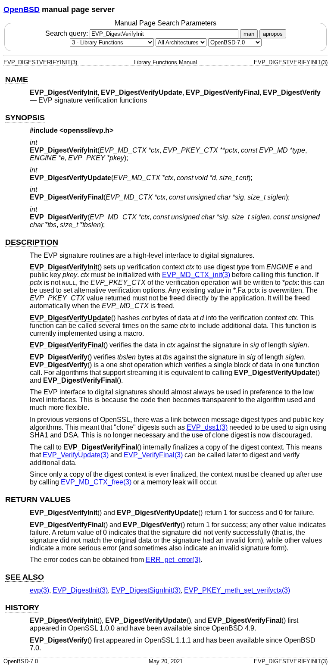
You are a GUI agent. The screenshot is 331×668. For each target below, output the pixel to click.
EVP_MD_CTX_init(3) (196, 274)
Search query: (67, 33)
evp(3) (39, 590)
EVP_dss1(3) (207, 427)
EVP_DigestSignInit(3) (146, 590)
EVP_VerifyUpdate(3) (76, 455)
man (249, 34)
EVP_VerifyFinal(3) (153, 455)
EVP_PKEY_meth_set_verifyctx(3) (237, 590)
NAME (16, 79)
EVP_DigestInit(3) (80, 590)
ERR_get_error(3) (173, 559)
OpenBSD (21, 9)
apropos (273, 34)
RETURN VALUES (38, 499)
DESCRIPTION (31, 242)
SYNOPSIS (25, 117)
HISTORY (22, 607)
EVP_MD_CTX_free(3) (96, 482)
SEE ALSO (24, 577)
